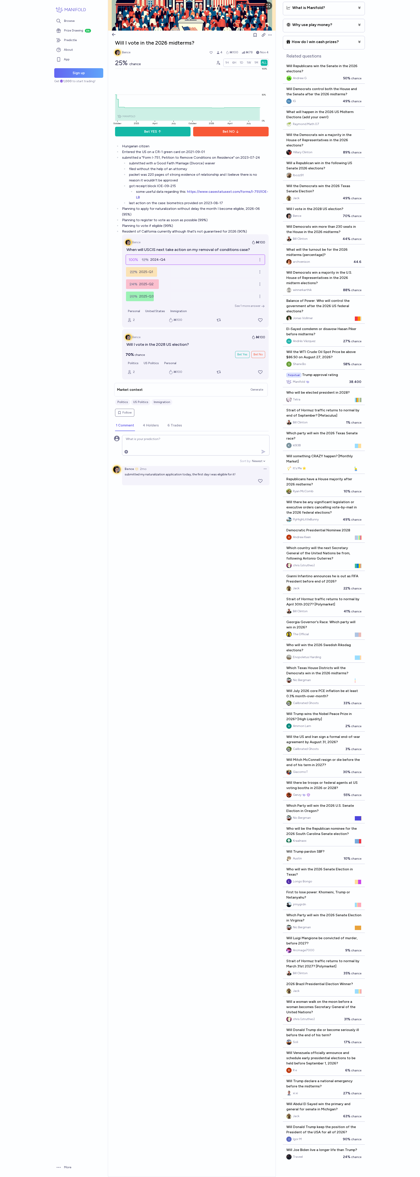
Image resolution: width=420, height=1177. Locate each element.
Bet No (258, 354)
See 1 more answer (248, 306)
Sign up (79, 73)
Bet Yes (242, 354)
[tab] (125, 425)
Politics (133, 363)
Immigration (178, 311)
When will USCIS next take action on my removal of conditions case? (188, 249)
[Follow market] (255, 34)
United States (155, 311)
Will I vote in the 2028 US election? (157, 344)
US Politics (151, 363)
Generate (256, 389)
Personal (134, 311)
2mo (143, 469)
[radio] (227, 63)
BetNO (229, 131)
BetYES (150, 131)
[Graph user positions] (218, 62)
